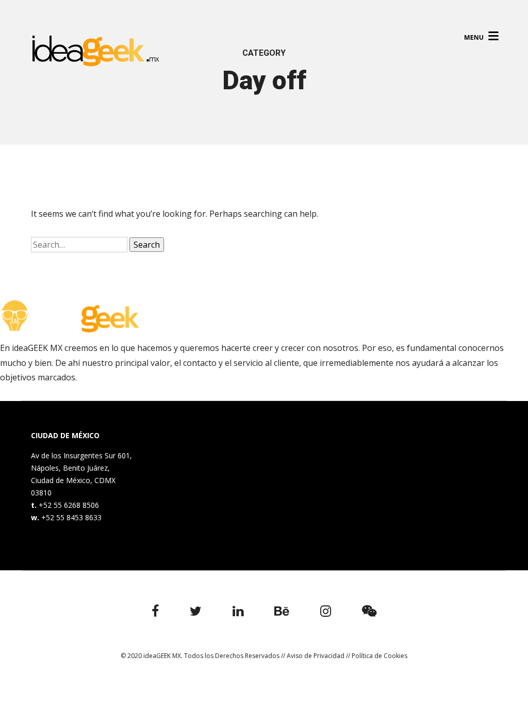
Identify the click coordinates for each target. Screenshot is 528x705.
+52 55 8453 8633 (71, 517)
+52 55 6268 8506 (69, 505)
